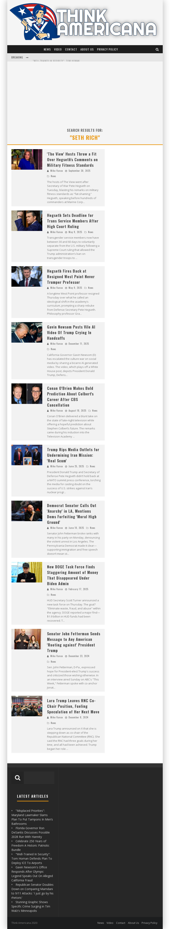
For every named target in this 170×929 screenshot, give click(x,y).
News (47, 49)
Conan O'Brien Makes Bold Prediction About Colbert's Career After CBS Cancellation (70, 396)
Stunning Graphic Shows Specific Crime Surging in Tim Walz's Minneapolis (30, 906)
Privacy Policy (107, 49)
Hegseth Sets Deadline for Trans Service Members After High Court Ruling (72, 221)
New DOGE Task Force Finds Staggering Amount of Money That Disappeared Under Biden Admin (72, 575)
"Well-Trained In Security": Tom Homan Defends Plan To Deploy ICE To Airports (80, 57)
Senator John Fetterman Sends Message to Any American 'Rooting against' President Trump (73, 642)
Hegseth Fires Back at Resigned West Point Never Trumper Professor (71, 276)
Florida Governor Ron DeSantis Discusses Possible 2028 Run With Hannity (30, 832)
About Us (87, 49)
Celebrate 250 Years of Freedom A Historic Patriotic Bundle (30, 845)
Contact (71, 49)
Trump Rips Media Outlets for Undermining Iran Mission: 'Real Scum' (73, 455)
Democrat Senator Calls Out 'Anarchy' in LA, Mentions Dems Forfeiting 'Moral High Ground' (72, 514)
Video (58, 49)
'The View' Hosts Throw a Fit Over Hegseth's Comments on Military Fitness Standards (72, 159)
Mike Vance (56, 170)
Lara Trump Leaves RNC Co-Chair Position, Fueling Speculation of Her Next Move (73, 706)
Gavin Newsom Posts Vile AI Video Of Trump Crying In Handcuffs (71, 332)
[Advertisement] (85, 93)
